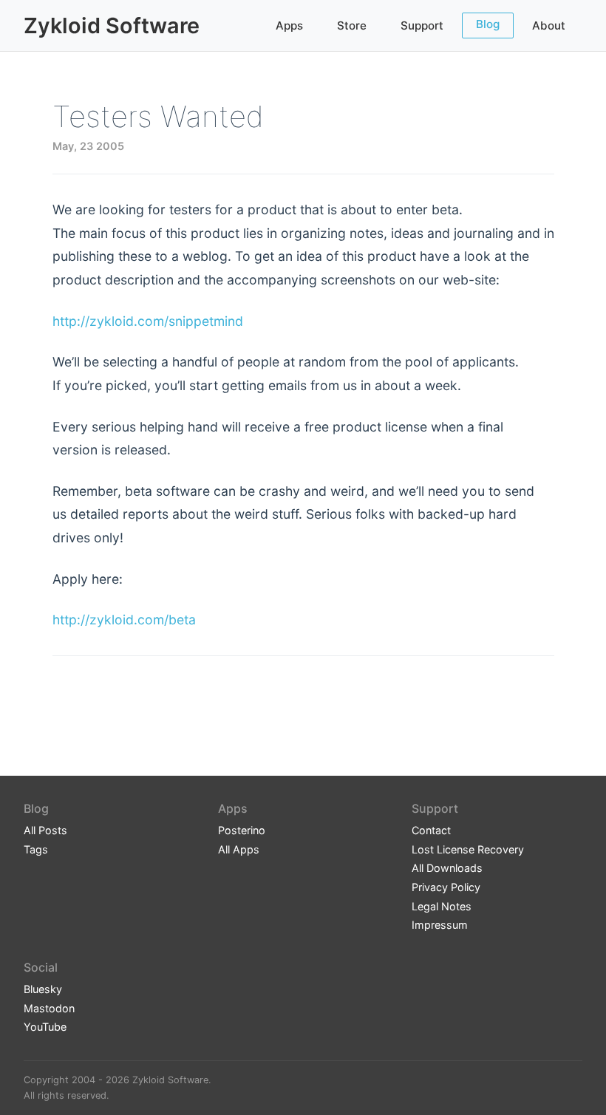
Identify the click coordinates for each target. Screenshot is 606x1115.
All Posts (45, 830)
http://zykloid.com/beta (124, 619)
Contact (431, 830)
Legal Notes (441, 906)
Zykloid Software (112, 25)
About (548, 25)
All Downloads (447, 868)
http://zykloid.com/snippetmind (147, 321)
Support (422, 25)
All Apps (238, 849)
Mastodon (49, 1008)
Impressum (440, 924)
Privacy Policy (446, 887)
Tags (36, 849)
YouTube (45, 1026)
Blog (488, 24)
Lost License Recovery (468, 849)
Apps (289, 25)
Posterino (241, 830)
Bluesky (43, 989)
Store (352, 25)
